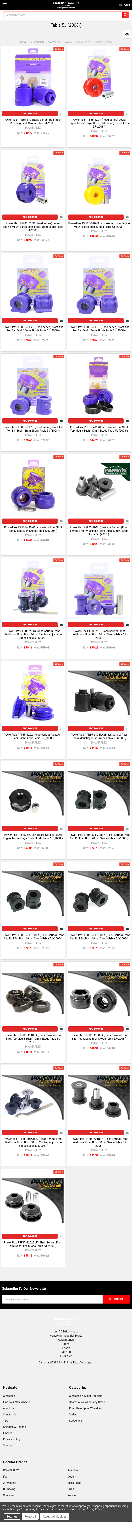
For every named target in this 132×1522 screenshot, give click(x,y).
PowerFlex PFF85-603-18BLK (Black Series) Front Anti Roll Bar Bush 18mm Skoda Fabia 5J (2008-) (99, 936)
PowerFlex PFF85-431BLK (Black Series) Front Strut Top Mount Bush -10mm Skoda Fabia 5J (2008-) (33, 1039)
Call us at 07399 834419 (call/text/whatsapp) (66, 1362)
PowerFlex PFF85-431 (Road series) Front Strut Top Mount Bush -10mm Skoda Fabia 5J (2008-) (99, 429)
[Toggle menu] (4, 4)
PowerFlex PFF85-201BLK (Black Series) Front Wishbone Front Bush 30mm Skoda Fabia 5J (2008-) (99, 1142)
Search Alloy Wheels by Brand (87, 1402)
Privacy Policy (11, 1439)
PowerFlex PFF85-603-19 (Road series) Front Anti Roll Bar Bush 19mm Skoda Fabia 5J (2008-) (99, 328)
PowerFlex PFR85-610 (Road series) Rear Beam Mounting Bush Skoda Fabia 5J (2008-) (33, 121)
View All (72, 1495)
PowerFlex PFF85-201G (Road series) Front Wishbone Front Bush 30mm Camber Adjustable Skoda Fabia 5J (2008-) (33, 634)
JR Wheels (9, 1482)
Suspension (76, 1420)
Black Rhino (74, 1482)
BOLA (70, 1489)
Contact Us (9, 1414)
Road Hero (73, 1470)
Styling (73, 1414)
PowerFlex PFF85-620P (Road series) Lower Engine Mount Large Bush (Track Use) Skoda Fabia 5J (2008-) (33, 227)
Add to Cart (30, 113)
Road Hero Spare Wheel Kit (85, 1408)
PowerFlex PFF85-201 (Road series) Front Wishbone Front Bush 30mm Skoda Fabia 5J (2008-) (99, 634)
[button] (127, 34)
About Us (8, 1408)
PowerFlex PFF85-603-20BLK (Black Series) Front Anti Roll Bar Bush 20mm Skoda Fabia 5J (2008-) (99, 836)
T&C (5, 1420)
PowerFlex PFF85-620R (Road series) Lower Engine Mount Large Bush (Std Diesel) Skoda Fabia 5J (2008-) (99, 123)
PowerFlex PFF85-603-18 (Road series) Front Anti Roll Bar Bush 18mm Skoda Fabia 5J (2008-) (33, 429)
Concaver (8, 1495)
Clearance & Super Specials (85, 1396)
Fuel (5, 1476)
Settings (12, 1516)
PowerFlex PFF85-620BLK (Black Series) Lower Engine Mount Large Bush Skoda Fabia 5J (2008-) (33, 836)
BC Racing (9, 1489)
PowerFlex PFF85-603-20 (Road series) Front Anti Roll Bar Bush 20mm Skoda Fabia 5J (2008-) (33, 328)
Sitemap (8, 1445)
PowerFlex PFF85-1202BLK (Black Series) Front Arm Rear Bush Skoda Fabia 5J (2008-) (33, 1244)
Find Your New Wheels (16, 1402)
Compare (61, 113)
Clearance (9, 1396)
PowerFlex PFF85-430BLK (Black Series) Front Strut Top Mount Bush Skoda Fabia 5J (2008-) (99, 1037)
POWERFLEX (11, 1470)
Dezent (71, 1476)
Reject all (30, 1516)
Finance (7, 1433)
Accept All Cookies (54, 1516)
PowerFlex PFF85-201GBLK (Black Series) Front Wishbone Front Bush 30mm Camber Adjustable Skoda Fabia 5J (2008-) (33, 1142)
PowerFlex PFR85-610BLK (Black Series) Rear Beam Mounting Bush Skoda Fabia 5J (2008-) (99, 736)
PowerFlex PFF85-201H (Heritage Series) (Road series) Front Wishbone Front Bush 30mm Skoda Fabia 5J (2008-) (99, 531)
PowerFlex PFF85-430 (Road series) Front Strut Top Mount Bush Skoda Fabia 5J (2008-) (33, 529)
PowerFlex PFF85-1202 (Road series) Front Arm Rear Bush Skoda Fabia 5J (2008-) (33, 736)
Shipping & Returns (14, 1427)
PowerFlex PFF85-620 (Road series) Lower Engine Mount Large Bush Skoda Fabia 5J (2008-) (99, 225)
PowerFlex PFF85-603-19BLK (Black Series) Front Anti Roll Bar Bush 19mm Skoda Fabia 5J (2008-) (33, 936)
